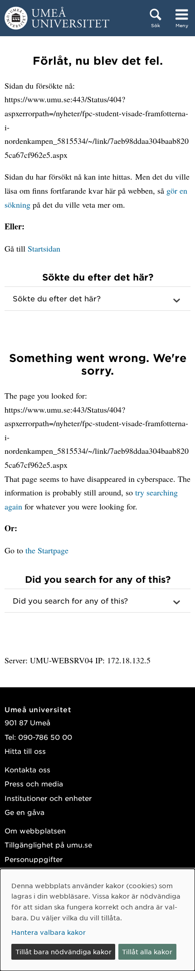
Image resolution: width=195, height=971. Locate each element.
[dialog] (97, 920)
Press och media (34, 783)
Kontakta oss (27, 769)
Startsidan (44, 248)
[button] (97, 298)
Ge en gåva (24, 812)
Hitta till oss (25, 751)
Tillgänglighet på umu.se (48, 844)
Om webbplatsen (35, 830)
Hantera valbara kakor (48, 932)
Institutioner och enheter (48, 798)
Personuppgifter (34, 859)
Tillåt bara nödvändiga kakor (63, 951)
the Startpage (46, 550)
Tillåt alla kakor (147, 951)
